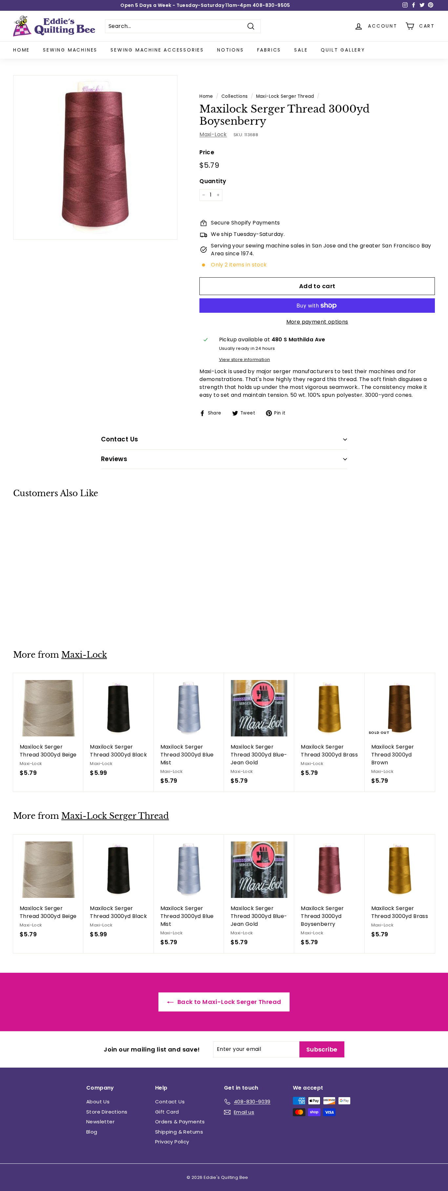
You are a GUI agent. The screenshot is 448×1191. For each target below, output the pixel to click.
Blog (91, 1131)
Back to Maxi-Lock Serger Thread (228, 1002)
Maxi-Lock (213, 134)
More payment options (317, 322)
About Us (98, 1101)
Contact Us (170, 1101)
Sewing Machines (70, 50)
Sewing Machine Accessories (157, 50)
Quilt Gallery (343, 50)
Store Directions (106, 1111)
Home (21, 50)
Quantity (212, 181)
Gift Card (167, 1111)
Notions (230, 50)
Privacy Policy (172, 1141)
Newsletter (100, 1121)
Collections (234, 96)
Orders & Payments (180, 1121)
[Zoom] (95, 157)
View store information (244, 359)
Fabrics (269, 50)
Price (206, 152)
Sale (301, 50)
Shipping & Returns (179, 1131)
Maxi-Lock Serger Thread (285, 96)
